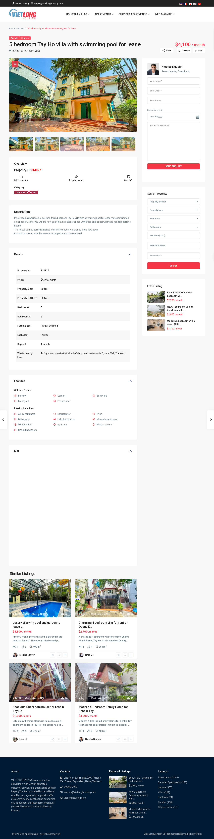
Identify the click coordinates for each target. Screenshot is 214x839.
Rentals (14, 38)
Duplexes (163, 797)
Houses (21, 28)
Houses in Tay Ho (26, 192)
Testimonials (172, 833)
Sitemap (183, 833)
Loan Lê (23, 739)
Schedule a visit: (155, 110)
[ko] (194, 3)
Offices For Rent (166, 807)
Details (18, 254)
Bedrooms (155, 218)
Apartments (164, 777)
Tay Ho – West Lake (29, 50)
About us (149, 833)
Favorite (186, 51)
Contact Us (159, 833)
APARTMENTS (103, 14)
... (59, 640)
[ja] (190, 3)
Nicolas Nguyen (27, 655)
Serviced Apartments (169, 782)
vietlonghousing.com (75, 797)
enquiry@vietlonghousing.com (48, 3)
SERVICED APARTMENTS (133, 14)
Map (17, 450)
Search (173, 265)
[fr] (185, 3)
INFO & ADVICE (163, 14)
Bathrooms (155, 227)
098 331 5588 (21, 3)
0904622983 (70, 787)
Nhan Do (89, 655)
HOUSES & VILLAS (76, 14)
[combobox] (173, 201)
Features (19, 381)
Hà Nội (15, 50)
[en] (180, 3)
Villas (161, 792)
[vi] (199, 3)
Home (12, 28)
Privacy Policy (195, 833)
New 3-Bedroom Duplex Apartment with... (138, 795)
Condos (162, 802)
